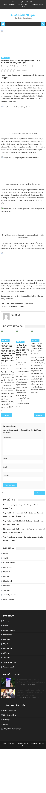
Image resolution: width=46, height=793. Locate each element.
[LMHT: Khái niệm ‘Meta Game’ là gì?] (38, 334)
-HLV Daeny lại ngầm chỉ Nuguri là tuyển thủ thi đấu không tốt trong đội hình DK (40, 415)
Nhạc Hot (6, 572)
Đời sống (6, 553)
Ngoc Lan (19, 66)
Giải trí (5, 558)
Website (6, 476)
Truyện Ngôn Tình (9, 595)
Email (5, 467)
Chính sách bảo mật (37, 4)
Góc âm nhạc (23, 15)
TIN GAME (5, 58)
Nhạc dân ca (7, 567)
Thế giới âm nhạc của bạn (12, 729)
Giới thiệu (12, 4)
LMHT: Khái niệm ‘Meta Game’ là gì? (37, 345)
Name (5, 458)
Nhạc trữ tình (7, 581)
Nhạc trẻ (6, 576)
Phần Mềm (6, 586)
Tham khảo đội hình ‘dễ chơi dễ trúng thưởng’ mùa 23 (8, 415)
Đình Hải (32, 684)
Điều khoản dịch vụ (23, 4)
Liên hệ (23, 6)
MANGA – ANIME (9, 562)
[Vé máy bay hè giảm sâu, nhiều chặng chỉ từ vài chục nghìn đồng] (8, 682)
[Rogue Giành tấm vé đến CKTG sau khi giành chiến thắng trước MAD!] (23, 334)
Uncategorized (8, 599)
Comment (7, 437)
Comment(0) (29, 66)
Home (5, 4)
